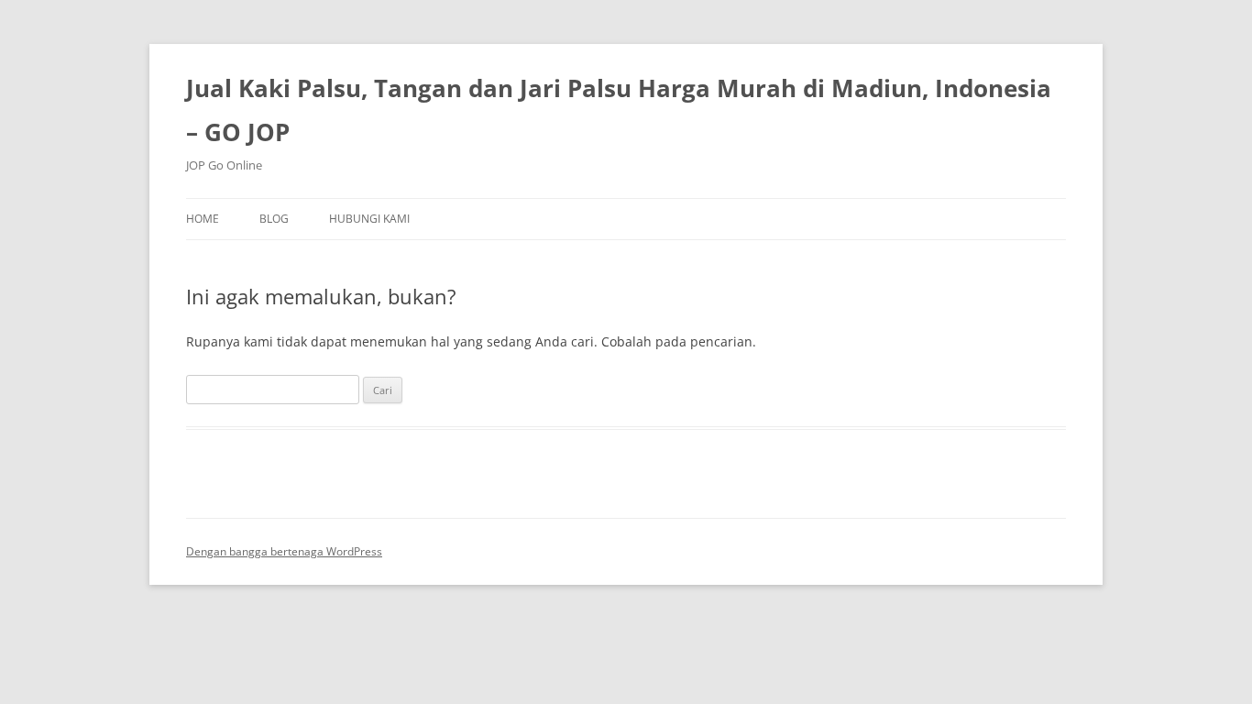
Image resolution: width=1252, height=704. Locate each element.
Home (202, 218)
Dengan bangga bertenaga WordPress (284, 551)
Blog (274, 218)
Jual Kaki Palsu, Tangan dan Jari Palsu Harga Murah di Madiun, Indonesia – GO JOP (618, 110)
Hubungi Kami (369, 218)
